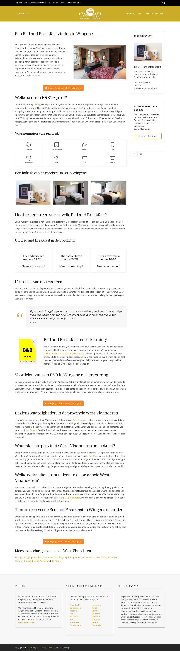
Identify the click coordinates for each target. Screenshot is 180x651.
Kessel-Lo (96, 605)
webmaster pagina (26, 622)
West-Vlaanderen (80, 420)
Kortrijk (18, 557)
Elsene (95, 622)
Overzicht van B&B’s (154, 13)
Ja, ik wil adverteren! (148, 136)
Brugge (33, 430)
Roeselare (37, 557)
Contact (41, 648)
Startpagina (22, 13)
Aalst (94, 608)
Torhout (18, 561)
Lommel (96, 619)
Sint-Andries (88, 557)
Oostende (48, 557)
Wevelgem (45, 561)
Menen (77, 557)
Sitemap (66, 648)
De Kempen (75, 625)
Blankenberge (31, 561)
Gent (72, 619)
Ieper (70, 557)
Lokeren (96, 616)
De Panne (56, 561)
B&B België (32, 648)
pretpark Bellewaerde (69, 497)
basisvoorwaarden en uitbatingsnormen (63, 353)
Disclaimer (57, 648)
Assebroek (101, 557)
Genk (72, 613)
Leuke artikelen (133, 13)
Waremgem (60, 557)
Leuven (95, 611)
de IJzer (94, 456)
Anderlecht (75, 605)
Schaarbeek (75, 608)
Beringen (96, 613)
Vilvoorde (74, 616)
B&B (37, 104)
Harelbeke (113, 557)
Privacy (49, 648)
